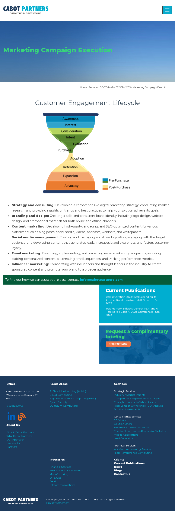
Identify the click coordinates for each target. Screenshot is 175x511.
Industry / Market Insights (129, 394)
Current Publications (130, 290)
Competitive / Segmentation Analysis (137, 398)
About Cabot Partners (20, 432)
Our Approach (15, 439)
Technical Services (125, 445)
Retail (53, 481)
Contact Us (122, 474)
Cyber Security (59, 402)
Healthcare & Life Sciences (65, 470)
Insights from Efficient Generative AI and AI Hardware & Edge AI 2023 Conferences (132, 310)
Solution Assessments (127, 409)
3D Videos (120, 420)
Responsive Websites (153, 431)
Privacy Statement (58, 502)
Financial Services (60, 466)
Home (83, 87)
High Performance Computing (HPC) (73, 398)
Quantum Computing (64, 405)
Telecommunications (62, 485)
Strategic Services (124, 391)
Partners (11, 446)
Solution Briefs (123, 423)
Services (93, 87)
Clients (119, 459)
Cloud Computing (61, 394)
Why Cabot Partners (19, 436)
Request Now (118, 344)
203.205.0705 (16, 405)
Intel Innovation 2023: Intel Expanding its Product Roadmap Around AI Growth (131, 298)
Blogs (118, 470)
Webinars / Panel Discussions (131, 427)
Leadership (13, 443)
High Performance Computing (133, 452)
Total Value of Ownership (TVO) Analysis (138, 405)
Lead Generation (124, 438)
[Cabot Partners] (25, 10)
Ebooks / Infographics (127, 431)
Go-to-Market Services (127, 416)
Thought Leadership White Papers (135, 402)
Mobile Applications (126, 434)
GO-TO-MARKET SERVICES (115, 87)
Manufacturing (59, 474)
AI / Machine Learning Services (132, 449)
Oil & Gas (55, 477)
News (118, 466)
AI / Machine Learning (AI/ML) (68, 391)
